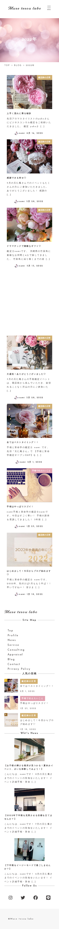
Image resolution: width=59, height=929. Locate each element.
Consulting (16, 650)
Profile (13, 635)
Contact (14, 664)
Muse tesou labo (24, 8)
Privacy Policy (19, 669)
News (12, 640)
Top (10, 630)
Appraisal (15, 654)
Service (13, 645)
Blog (11, 659)
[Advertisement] (29, 301)
